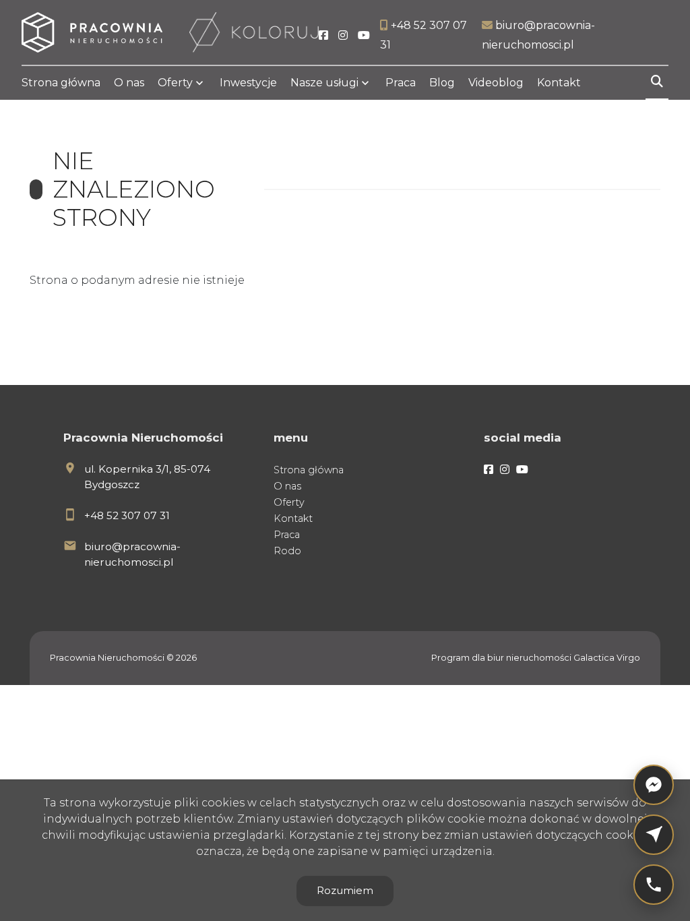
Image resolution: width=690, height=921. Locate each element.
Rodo (287, 551)
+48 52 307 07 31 (127, 515)
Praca (400, 82)
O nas (129, 82)
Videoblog (496, 82)
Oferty (175, 82)
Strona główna (61, 82)
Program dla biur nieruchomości (502, 658)
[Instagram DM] (653, 834)
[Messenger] (653, 785)
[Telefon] (653, 884)
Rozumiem (345, 890)
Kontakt (559, 82)
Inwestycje (248, 82)
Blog (442, 82)
